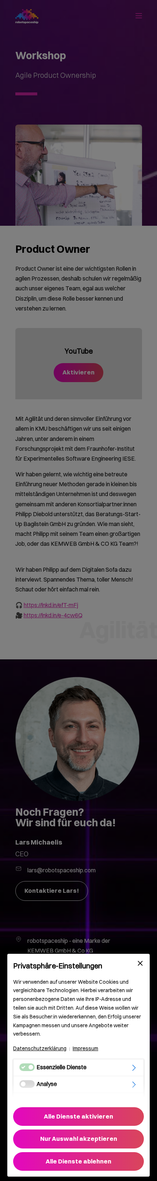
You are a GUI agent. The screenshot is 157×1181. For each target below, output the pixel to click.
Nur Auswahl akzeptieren (78, 1138)
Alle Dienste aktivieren (78, 1116)
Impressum (85, 1048)
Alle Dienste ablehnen (78, 1161)
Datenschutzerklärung (39, 1048)
